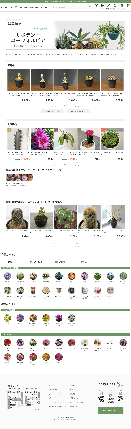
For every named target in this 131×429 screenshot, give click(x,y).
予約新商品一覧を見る (77, 111)
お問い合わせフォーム (110, 410)
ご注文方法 (73, 385)
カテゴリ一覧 (53, 389)
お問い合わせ (74, 398)
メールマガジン (75, 407)
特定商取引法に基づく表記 (57, 407)
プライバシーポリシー (56, 402)
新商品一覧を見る (51, 111)
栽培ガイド (52, 398)
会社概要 (73, 394)
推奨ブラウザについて (77, 402)
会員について (74, 389)
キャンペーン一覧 (54, 394)
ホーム (51, 385)
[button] (77, 105)
